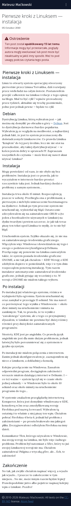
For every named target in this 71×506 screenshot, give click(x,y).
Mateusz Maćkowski (17, 5)
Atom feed (27, 501)
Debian (57, 123)
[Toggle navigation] (66, 5)
